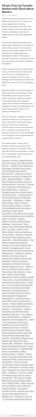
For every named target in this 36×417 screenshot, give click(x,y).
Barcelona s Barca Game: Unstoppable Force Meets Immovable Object (18, 370)
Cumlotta (5, 304)
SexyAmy (5, 248)
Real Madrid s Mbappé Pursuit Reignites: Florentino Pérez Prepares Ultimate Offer (18, 242)
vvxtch (31, 319)
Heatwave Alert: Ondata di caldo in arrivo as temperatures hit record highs (17, 232)
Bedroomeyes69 (8, 174)
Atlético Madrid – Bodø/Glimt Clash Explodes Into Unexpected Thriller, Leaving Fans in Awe (17, 356)
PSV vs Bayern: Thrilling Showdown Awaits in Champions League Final (17, 380)
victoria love (23, 190)
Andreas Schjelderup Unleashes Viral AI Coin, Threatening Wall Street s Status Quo (17, 306)
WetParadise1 (19, 200)
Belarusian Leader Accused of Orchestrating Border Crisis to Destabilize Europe (18, 216)
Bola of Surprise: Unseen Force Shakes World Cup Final (17, 226)
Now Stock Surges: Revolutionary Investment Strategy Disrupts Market (18, 364)
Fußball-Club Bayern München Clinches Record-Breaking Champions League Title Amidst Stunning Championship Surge (17, 332)
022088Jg (5, 160)
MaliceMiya (18, 343)
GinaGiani (24, 328)
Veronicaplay (22, 389)
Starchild (14, 166)
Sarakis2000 (12, 373)
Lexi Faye (26, 205)
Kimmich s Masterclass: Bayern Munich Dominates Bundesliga (16, 221)
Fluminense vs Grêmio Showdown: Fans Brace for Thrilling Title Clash (17, 176)
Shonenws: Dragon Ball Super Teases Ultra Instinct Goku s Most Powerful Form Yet (17, 163)
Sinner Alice (7, 280)
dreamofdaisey (7, 362)
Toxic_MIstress (27, 314)
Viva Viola (12, 219)
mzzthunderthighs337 (15, 179)
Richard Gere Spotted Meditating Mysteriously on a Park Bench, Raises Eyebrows (18, 346)
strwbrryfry (21, 184)
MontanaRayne (17, 309)
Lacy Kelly (19, 235)
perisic (4, 15)
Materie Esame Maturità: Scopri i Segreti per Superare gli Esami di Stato (16, 203)
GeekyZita (5, 338)
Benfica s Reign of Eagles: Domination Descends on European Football (17, 181)
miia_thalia (6, 290)
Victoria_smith (17, 224)
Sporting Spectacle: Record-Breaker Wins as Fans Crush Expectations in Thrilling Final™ (18, 250)
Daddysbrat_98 (7, 396)
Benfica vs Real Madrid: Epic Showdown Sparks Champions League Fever (17, 311)
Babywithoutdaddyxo (21, 240)
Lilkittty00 (20, 354)
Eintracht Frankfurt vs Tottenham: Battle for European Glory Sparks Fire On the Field (17, 256)
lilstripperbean (14, 367)
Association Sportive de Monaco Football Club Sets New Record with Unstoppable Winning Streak (16, 293)
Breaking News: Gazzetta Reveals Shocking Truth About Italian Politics (18, 187)
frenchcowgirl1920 (25, 195)
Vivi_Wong (11, 229)
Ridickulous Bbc (27, 349)
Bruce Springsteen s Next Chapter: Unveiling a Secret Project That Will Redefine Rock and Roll (18, 168)
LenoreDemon (7, 213)
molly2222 (29, 266)
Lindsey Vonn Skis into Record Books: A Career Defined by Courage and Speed (18, 386)
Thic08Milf (6, 261)
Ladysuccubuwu (7, 298)
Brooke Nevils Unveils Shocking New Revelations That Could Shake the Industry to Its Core (16, 264)
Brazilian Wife (7, 378)
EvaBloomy (19, 253)
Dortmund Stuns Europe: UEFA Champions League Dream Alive (17, 237)
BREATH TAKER (13, 383)
